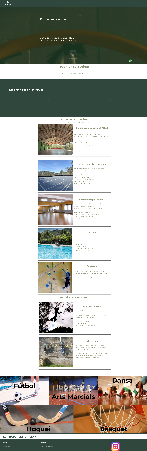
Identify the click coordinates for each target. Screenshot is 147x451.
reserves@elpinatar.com (6, 446)
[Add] (130, 60)
